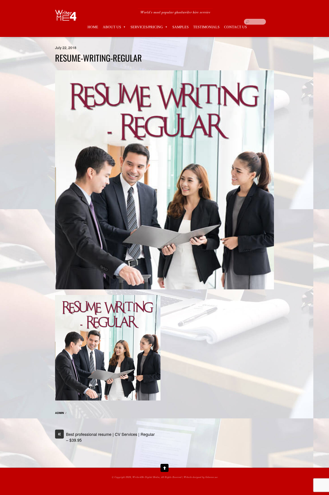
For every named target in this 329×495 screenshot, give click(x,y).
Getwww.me (211, 477)
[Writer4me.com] (66, 17)
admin (59, 413)
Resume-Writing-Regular (98, 58)
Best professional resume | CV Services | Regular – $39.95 (106, 437)
